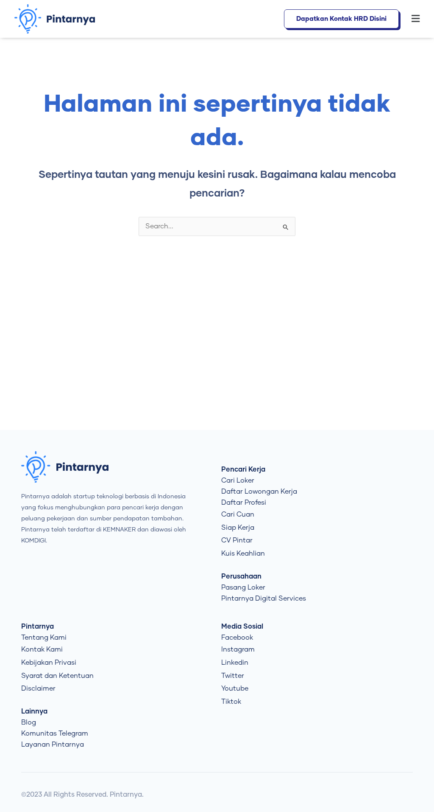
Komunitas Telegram (54, 733)
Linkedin (234, 662)
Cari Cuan (237, 514)
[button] (413, 19)
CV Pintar (237, 540)
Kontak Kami (42, 649)
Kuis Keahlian (243, 553)
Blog (28, 722)
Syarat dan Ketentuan (57, 675)
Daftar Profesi (243, 502)
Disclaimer (38, 688)
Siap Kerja (237, 527)
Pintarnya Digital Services (263, 598)
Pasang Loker (243, 587)
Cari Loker (237, 480)
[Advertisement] (217, 357)
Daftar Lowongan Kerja (259, 491)
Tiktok (231, 701)
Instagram (238, 649)
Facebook (237, 637)
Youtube (234, 688)
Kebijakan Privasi (48, 662)
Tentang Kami (44, 637)
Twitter (232, 675)
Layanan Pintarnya (52, 744)
